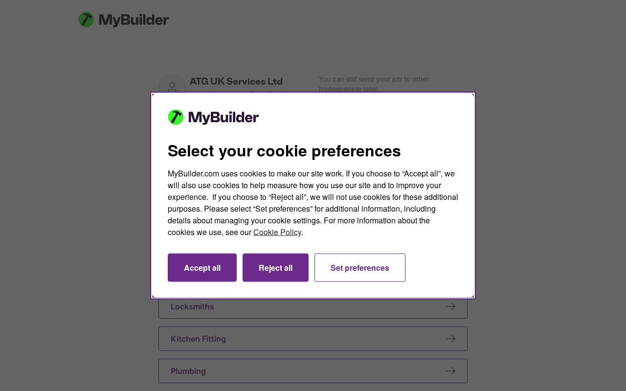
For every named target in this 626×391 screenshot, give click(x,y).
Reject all (275, 267)
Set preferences (360, 267)
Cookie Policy (277, 232)
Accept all (202, 267)
